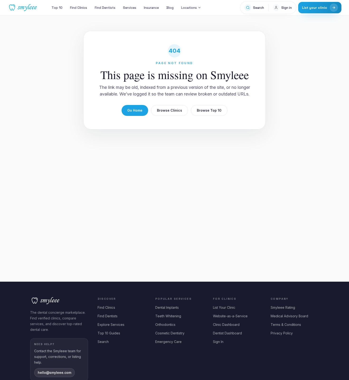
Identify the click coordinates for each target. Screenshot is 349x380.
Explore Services (111, 325)
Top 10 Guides (109, 333)
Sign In (218, 342)
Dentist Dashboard (227, 333)
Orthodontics (165, 325)
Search (103, 342)
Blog (170, 7)
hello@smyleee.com (54, 372)
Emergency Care (168, 342)
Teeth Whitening (168, 316)
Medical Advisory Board (289, 316)
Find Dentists (105, 7)
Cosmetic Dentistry (169, 333)
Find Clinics (78, 7)
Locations (189, 7)
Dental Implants (167, 307)
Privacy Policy (282, 333)
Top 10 (57, 7)
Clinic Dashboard (226, 325)
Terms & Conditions (286, 325)
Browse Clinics (169, 110)
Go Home (134, 110)
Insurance (151, 7)
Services (129, 7)
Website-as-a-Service (230, 316)
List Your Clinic (224, 307)
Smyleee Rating (283, 307)
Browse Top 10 (209, 110)
